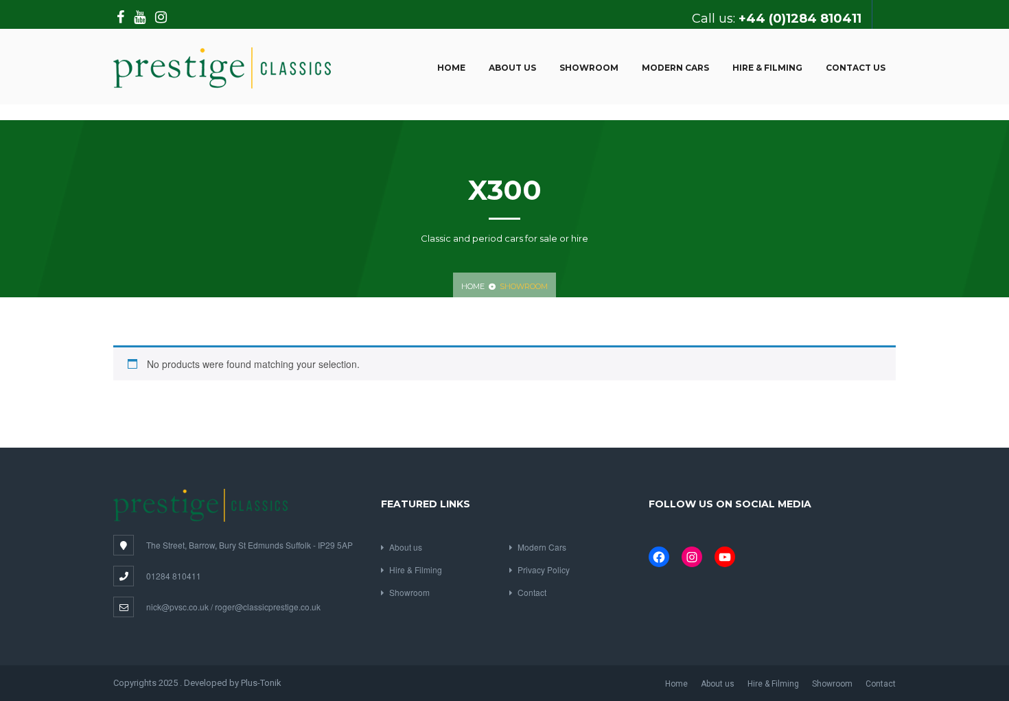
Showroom (588, 67)
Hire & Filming (767, 67)
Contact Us (855, 67)
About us (512, 67)
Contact (532, 592)
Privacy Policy (544, 569)
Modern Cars (675, 67)
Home (451, 67)
